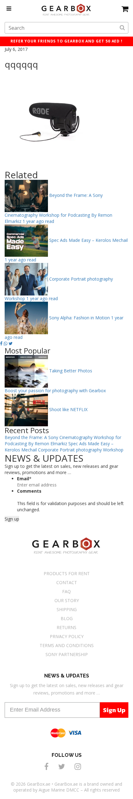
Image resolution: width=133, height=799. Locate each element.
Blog (67, 618)
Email (24, 479)
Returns (66, 627)
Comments (29, 491)
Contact (66, 582)
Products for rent (67, 573)
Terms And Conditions (67, 645)
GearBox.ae (38, 784)
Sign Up (114, 710)
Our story (66, 600)
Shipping (67, 609)
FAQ (66, 591)
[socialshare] (47, 766)
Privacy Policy (67, 636)
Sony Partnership (66, 654)
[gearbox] (125, 8)
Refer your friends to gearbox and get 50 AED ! (66, 41)
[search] (122, 28)
